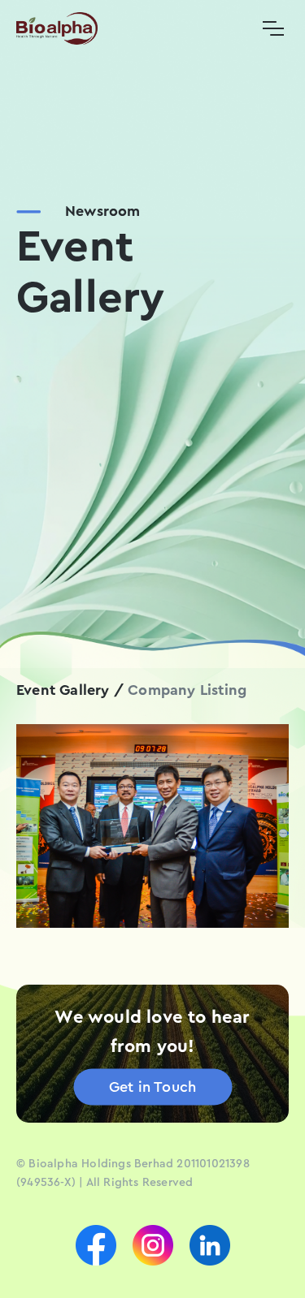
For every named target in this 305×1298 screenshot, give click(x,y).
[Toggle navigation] (273, 28)
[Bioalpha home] (57, 28)
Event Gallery (63, 690)
